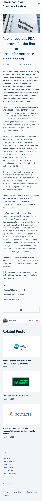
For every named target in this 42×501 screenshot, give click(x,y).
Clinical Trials (8, 461)
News (30, 64)
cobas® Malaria (10, 290)
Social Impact (8, 471)
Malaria (23, 290)
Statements (7, 458)
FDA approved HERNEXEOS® (15, 396)
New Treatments (9, 468)
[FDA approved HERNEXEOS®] (21, 381)
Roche (21, 295)
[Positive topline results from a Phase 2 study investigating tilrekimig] (21, 346)
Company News (21, 64)
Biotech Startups (9, 474)
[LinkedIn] (21, 310)
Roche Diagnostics (11, 299)
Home (5, 452)
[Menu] (39, 4)
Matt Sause (9, 295)
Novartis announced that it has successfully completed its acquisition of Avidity (20, 431)
